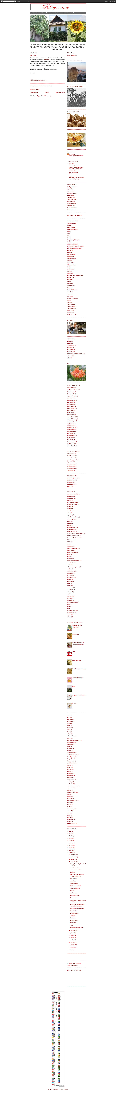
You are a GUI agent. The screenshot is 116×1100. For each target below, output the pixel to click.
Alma (71, 925)
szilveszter (69, 356)
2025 (70, 831)
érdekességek (70, 819)
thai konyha (70, 439)
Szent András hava (72, 208)
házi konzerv (70, 540)
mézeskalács (70, 573)
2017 (70, 833)
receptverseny (70, 780)
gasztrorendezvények (72, 755)
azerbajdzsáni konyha (72, 390)
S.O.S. (73, 651)
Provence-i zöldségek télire (76, 927)
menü (68, 565)
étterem (69, 617)
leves (68, 556)
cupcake (69, 506)
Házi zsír (69, 242)
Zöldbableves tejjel (71, 315)
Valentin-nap (70, 345)
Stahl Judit (70, 470)
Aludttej (69, 225)
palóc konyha (70, 429)
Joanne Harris (70, 458)
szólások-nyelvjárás (72, 792)
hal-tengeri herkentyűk (73, 535)
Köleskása (69, 261)
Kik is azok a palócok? (75, 886)
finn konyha (70, 398)
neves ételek (70, 575)
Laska (68, 267)
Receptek (65, 13)
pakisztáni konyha (71, 427)
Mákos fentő (70, 273)
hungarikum (70, 759)
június (72, 935)
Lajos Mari (70, 462)
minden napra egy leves (73, 567)
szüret (68, 358)
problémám (46, 59)
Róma (68, 725)
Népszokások (45, 13)
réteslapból (70, 581)
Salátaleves (70, 288)
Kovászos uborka (71, 254)
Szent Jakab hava (71, 199)
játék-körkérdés (38, 80)
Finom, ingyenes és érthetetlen (76, 155)
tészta (68, 606)
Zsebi (68, 732)
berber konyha (70, 392)
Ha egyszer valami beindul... (79, 695)
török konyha (70, 444)
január (72, 947)
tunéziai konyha (71, 442)
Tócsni (69, 300)
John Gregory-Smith (72, 460)
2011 (70, 848)
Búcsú (70, 173)
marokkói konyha (71, 419)
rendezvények (70, 784)
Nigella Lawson (71, 468)
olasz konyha (70, 423)
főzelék (69, 525)
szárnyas (69, 592)
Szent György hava (72, 193)
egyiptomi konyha (71, 396)
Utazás (72, 13)
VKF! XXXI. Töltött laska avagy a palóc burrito (78, 643)
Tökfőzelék (70, 302)
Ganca (69, 238)
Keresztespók (73, 911)
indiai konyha (70, 408)
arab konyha (70, 387)
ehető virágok (70, 519)
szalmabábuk (70, 788)
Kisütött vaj (70, 250)
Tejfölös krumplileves (72, 298)
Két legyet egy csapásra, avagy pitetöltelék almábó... (77, 905)
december (73, 854)
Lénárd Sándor (71, 466)
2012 (70, 845)
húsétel (69, 542)
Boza (68, 233)
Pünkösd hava (70, 195)
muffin (69, 569)
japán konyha (70, 410)
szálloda (69, 790)
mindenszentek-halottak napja (74, 353)
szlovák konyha (71, 435)
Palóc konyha (35, 13)
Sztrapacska (70, 294)
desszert (69, 508)
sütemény (69, 596)
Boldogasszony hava (72, 187)
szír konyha (70, 437)
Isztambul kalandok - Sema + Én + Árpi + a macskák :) (76, 167)
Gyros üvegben (74, 898)
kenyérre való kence (72, 552)
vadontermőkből (71, 610)
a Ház (68, 734)
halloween (69, 347)
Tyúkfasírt (72, 915)
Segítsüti (69, 728)
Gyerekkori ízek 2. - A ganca (79, 669)
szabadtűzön (70, 590)
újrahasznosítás (71, 823)
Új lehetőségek (72, 170)
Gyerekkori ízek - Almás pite (77, 908)
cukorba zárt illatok (72, 504)
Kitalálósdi (74, 704)
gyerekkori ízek (71, 531)
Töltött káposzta (71, 304)
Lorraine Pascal (71, 464)
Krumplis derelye (71, 258)
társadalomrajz (71, 809)
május (72, 937)
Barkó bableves (71, 227)
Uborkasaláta (70, 311)
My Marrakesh (72, 176)
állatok (69, 817)
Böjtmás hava (70, 191)
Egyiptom (69, 719)
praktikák (69, 777)
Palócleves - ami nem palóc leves (75, 275)
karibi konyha (70, 412)
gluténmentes (70, 480)
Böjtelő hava (70, 189)
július (72, 933)
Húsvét (69, 341)
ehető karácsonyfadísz (72, 517)
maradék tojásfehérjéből (73, 560)
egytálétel (69, 515)
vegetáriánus (70, 484)
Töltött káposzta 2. (71, 306)
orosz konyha (70, 425)
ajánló (68, 738)
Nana (68, 723)
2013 (70, 843)
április (72, 940)
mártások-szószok (71, 571)
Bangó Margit (70, 453)
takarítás (69, 796)
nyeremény (70, 773)
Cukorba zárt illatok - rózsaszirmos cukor (75, 869)
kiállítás (69, 765)
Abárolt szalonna (71, 223)
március (73, 942)
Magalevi (69, 271)
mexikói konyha (71, 421)
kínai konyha (70, 414)
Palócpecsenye (70, 277)
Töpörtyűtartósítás (71, 308)
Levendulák (73, 918)
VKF (68, 730)
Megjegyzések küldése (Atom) (44, 96)
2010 (70, 850)
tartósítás (69, 598)
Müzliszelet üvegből (75, 888)
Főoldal (47, 92)
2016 (70, 836)
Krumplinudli (70, 256)
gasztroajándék (71, 529)
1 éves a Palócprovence (77, 678)
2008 (70, 950)
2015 (70, 838)
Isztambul (69, 721)
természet (69, 798)
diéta (68, 513)
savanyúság (70, 588)
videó (68, 813)
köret (68, 554)
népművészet (70, 775)
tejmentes (69, 482)
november (73, 857)
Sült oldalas (70, 296)
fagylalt (69, 523)
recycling (69, 782)
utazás (68, 811)
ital (68, 544)
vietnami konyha (71, 446)
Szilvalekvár (70, 292)
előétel (68, 521)
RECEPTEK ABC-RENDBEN (74, 215)
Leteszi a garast (74, 920)
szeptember (73, 862)
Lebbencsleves (70, 269)
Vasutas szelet (70, 313)
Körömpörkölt (70, 263)
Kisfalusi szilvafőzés (75, 895)
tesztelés (69, 805)
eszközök (69, 750)
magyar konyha (71, 417)
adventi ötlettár (71, 736)
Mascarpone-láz (74, 883)
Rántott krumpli (71, 286)
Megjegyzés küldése (34, 89)
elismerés (69, 748)
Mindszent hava (71, 205)
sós (68, 594)
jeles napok (70, 349)
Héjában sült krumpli (72, 244)
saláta (68, 585)
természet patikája (71, 602)
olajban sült (70, 577)
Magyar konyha (55, 13)
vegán (68, 486)
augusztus (73, 930)
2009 (70, 852)
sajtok (68, 583)
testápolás (69, 802)
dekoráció (69, 744)
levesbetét (69, 558)
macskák (69, 769)
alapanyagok (70, 496)
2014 (70, 840)
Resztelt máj (70, 283)
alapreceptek (70, 498)
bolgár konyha (70, 394)
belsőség (69, 500)
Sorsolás (72, 890)
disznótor (69, 511)
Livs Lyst (71, 163)
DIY (68, 717)
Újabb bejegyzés (34, 92)
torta (68, 604)
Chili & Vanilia (71, 456)
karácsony (69, 351)
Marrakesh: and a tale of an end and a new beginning (76, 178)
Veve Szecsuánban (73, 172)
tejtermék (69, 600)
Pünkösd (69, 343)
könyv (45, 80)
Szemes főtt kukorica (72, 290)
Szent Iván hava (71, 197)
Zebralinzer (73, 881)
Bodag (68, 231)
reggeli (69, 579)
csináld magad (70, 742)
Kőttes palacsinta (71, 265)
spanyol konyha (71, 431)
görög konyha (70, 404)
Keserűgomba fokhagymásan (74, 248)
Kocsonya (69, 252)
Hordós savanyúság (76, 660)
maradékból (70, 563)
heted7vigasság (71, 757)
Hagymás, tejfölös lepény (73, 240)
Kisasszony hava (71, 201)
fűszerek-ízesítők (71, 527)
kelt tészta (69, 546)
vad (68, 608)
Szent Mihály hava (72, 203)
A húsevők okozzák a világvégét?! (77, 626)
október (73, 859)
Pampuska (69, 279)
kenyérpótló (70, 550)
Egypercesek (72, 154)
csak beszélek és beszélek (73, 740)
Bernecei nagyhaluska (72, 229)
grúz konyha (70, 402)
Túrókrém (72, 872)
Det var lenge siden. (73, 165)
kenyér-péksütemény (72, 548)
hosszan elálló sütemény (73, 538)
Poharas (69, 281)
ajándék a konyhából (72, 494)
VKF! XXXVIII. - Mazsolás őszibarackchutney (77, 875)
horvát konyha (70, 406)
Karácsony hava (71, 210)
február (73, 945)
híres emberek (70, 761)
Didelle (69, 236)
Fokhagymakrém (74, 913)
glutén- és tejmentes (72, 478)
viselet (68, 815)
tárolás (69, 807)
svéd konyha (70, 433)
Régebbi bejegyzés (60, 92)
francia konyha (71, 400)
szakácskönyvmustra (72, 786)
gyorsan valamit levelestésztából (75, 533)
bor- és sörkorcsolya (72, 502)
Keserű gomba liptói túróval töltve (75, 246)
